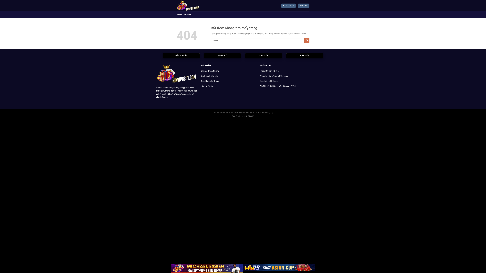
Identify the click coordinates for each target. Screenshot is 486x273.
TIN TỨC (187, 15)
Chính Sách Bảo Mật (229, 112)
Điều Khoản (244, 112)
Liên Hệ (216, 112)
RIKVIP (179, 15)
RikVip (159, 87)
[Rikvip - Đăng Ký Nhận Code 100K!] (189, 5)
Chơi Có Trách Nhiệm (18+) (261, 112)
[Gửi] (306, 40)
